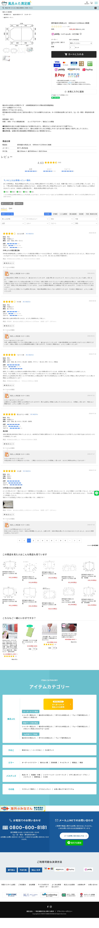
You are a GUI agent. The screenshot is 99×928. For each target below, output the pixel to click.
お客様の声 (81, 885)
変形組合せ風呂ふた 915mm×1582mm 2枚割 (22, 381)
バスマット (27, 777)
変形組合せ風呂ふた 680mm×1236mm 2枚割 (10, 573)
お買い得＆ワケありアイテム (64, 789)
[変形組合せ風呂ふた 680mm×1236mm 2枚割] (10, 565)
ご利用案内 (22, 885)
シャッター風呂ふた (29, 715)
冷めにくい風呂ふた (30, 717)
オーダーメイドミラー (29, 762)
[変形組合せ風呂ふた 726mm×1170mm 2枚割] (69, 567)
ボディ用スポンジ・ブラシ (78, 775)
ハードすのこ (37, 750)
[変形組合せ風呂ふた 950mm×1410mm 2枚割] (29, 592)
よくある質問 (56, 885)
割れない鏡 (44, 762)
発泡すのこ (26, 750)
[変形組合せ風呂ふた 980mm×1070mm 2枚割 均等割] (89, 566)
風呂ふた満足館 (7, 12)
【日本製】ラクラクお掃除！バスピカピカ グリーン (29, 641)
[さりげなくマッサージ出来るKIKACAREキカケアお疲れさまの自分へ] (69, 628)
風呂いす (25, 775)
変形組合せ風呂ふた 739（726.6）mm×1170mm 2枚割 (69, 600)
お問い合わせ (93, 885)
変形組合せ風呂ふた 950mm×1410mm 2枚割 (29, 601)
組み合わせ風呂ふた (46, 715)
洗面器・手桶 (35, 775)
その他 (45, 777)
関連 (81, 762)
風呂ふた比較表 (69, 885)
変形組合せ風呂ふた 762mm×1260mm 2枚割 (49, 604)
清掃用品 (37, 777)
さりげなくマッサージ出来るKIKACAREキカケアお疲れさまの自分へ (69, 635)
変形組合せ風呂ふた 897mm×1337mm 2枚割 (10, 601)
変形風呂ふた (7, 14)
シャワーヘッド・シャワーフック (54, 775)
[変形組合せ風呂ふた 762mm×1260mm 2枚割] (49, 593)
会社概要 (32, 885)
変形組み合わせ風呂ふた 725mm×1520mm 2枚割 (23, 259)
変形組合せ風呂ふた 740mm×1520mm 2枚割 (22, 439)
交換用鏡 (54, 762)
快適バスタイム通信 (8, 885)
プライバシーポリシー (65, 911)
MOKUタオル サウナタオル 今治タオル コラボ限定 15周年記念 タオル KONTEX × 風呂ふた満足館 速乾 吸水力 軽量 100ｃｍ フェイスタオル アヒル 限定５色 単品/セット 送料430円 (10, 645)
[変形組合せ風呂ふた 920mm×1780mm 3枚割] (49, 565)
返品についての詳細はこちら (60, 95)
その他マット (49, 750)
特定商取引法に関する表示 (45, 911)
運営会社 (29, 911)
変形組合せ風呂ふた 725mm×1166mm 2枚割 (29, 578)
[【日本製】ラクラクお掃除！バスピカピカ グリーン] (29, 631)
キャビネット (64, 762)
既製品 (74, 762)
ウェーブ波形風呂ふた (80, 715)
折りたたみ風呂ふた (63, 715)
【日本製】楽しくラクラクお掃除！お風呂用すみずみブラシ (49, 638)
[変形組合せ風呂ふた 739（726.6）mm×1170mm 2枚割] (69, 591)
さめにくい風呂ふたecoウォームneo (36, 729)
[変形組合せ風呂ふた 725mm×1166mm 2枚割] (29, 567)
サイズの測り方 (43, 885)
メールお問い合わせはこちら (74, 836)
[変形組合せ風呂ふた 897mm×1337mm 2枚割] (10, 592)
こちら (69, 82)
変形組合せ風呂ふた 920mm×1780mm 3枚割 (49, 573)
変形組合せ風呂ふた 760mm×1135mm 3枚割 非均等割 (89, 600)
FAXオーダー (44, 887)
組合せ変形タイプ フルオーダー (22, 14)
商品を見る (14, 659)
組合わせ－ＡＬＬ (9, 17)
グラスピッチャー (45, 789)
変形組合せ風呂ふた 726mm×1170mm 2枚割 (69, 578)
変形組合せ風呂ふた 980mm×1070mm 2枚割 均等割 (89, 576)
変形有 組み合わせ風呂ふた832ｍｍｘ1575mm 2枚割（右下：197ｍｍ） (32, 321)
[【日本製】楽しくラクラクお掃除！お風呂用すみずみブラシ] (49, 629)
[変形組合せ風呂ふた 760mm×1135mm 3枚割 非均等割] (89, 592)
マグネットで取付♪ (29, 789)
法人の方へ (55, 887)
